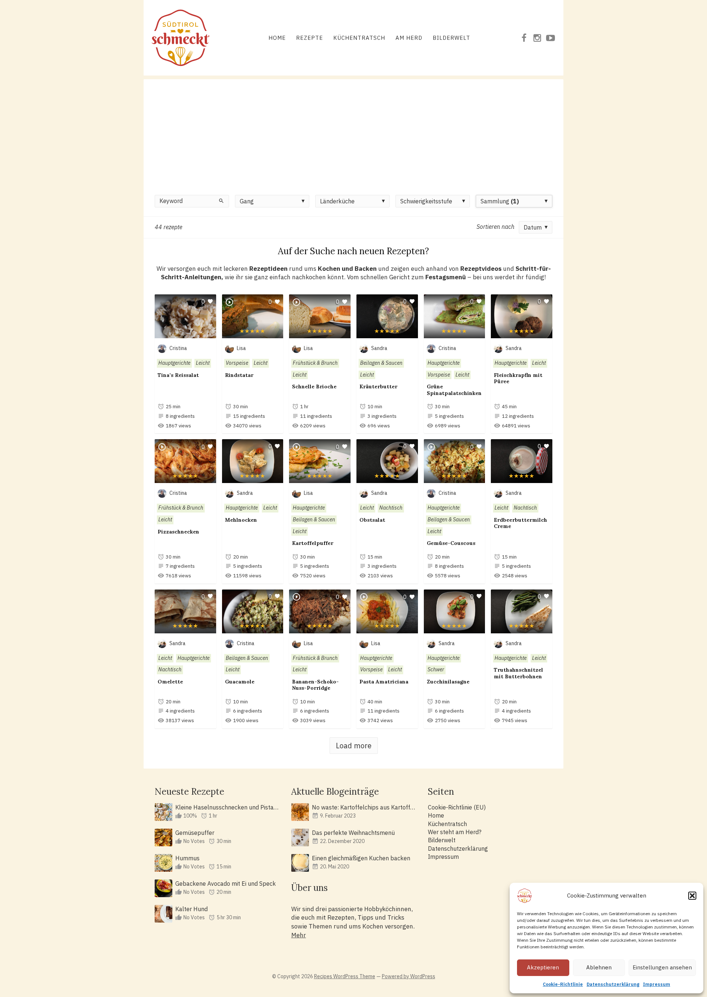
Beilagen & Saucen (381, 363)
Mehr (298, 935)
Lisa (241, 348)
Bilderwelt (451, 37)
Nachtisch (390, 507)
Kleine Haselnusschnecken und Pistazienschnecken (227, 807)
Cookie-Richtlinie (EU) (457, 807)
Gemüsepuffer (194, 832)
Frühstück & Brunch (315, 363)
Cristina (178, 348)
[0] (185, 334)
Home (277, 37)
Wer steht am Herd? (454, 832)
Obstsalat (372, 520)
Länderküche (337, 201)
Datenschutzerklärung (613, 984)
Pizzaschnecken (178, 531)
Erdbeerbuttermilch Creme (520, 523)
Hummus (187, 858)
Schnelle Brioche (314, 386)
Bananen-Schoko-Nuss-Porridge (315, 685)
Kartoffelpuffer (312, 543)
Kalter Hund (191, 909)
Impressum (656, 984)
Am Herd (408, 37)
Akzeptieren (543, 967)
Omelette (170, 681)
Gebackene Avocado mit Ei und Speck (225, 883)
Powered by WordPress (408, 976)
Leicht (203, 363)
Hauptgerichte (174, 363)
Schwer (436, 669)
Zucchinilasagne (448, 681)
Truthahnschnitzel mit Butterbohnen (518, 673)
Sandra (379, 348)
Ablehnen (599, 967)
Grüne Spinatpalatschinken (454, 389)
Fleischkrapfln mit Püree (518, 378)
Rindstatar (239, 375)
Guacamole (239, 681)
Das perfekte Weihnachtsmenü (353, 832)
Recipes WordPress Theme (344, 976)
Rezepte (309, 37)
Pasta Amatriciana (383, 681)
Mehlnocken (241, 520)
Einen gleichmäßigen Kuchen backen (361, 858)
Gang (247, 201)
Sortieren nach (495, 226)
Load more (354, 746)
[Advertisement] (353, 130)
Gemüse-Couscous (451, 543)
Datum (533, 227)
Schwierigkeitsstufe (426, 201)
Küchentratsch (359, 37)
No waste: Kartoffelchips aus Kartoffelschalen (364, 807)
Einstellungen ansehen (662, 967)
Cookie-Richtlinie (563, 984)
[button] (692, 895)
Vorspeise (237, 363)
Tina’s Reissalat (178, 375)
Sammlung (500, 201)
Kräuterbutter (378, 386)
